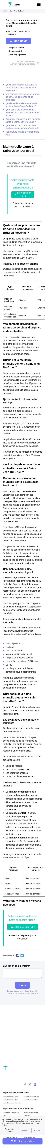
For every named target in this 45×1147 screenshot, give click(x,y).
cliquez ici (34, 994)
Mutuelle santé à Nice (10, 1100)
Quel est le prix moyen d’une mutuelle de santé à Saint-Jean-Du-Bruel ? (23, 112)
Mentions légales (29, 1138)
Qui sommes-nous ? (10, 1138)
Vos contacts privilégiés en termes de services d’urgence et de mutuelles (23, 97)
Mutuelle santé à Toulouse (12, 1103)
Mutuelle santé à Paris (31, 1097)
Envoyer (22, 985)
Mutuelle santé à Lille (31, 1100)
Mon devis (21, 41)
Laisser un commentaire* (16, 966)
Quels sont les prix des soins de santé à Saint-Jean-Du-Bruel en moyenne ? (21, 87)
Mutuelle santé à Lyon (10, 1097)
